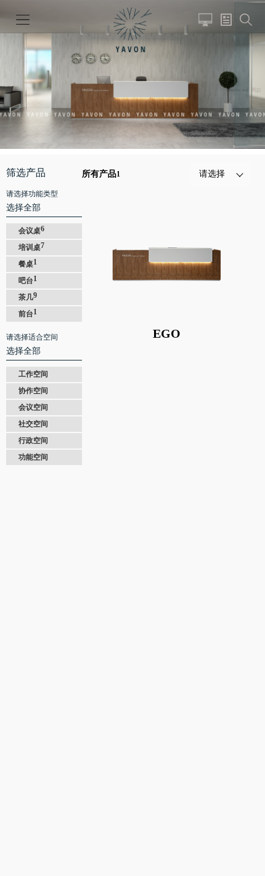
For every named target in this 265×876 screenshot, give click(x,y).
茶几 (27, 296)
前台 (27, 313)
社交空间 (33, 424)
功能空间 (33, 457)
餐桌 (27, 263)
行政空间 (33, 440)
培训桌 (31, 246)
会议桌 (31, 230)
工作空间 (33, 374)
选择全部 (23, 207)
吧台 (27, 279)
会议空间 (33, 407)
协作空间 (33, 390)
